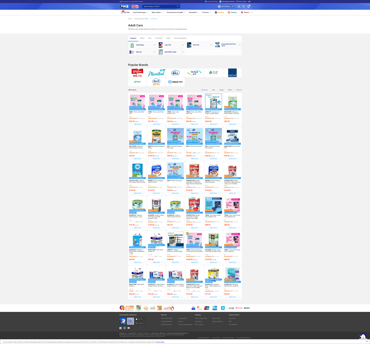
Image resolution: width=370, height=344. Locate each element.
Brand (142, 38)
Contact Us (232, 318)
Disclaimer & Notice (228, 338)
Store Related (233, 324)
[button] (226, 6)
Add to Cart (137, 124)
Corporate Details (166, 321)
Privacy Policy (216, 338)
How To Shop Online (201, 318)
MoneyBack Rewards (228, 1)
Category (133, 38)
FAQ (230, 321)
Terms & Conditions (204, 338)
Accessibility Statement (244, 338)
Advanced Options (180, 38)
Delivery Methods (217, 321)
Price (149, 38)
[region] (185, 341)
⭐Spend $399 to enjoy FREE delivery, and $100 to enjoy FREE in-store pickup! (139, 1)
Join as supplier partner (185, 324)
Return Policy (216, 318)
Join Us (180, 321)
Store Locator (242, 1)
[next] (251, 12)
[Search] (177, 6)
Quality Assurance (166, 324)
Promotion (158, 38)
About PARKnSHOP (167, 318)
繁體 (249, 1)
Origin (168, 38)
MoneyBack (198, 321)
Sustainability (182, 318)
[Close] (367, 341)
